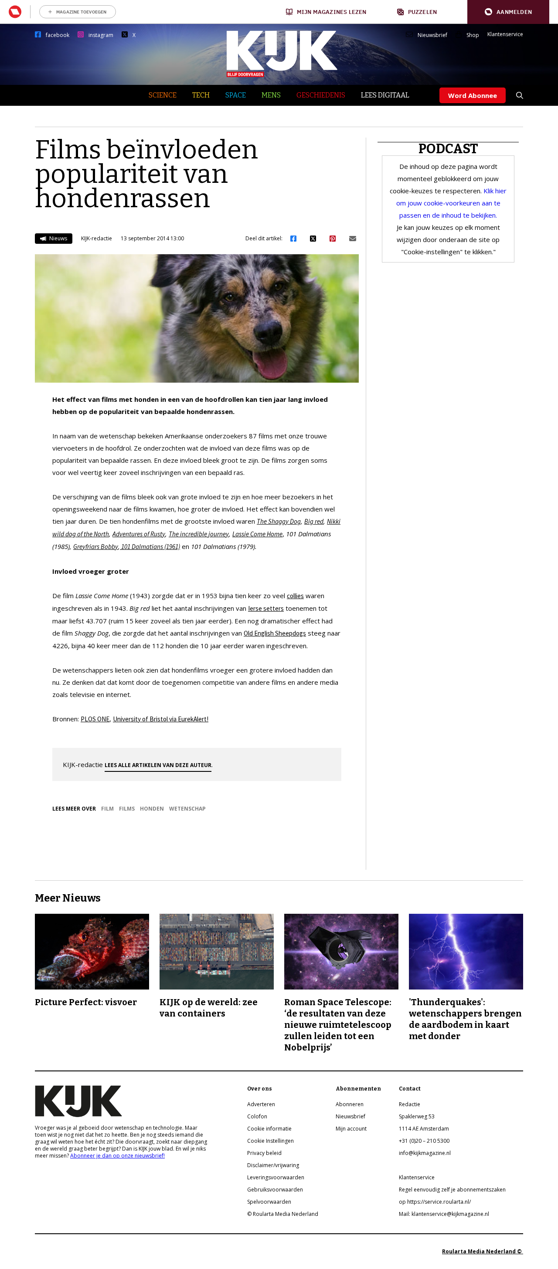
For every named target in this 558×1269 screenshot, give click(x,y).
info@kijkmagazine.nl (425, 1153)
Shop (472, 35)
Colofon (257, 1116)
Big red (313, 521)
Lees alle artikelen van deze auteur (158, 765)
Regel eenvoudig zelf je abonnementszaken (452, 1189)
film (107, 808)
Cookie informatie (269, 1128)
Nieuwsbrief (432, 35)
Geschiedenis (320, 95)
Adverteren (261, 1104)
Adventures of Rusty (138, 534)
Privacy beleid (264, 1153)
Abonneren (350, 1104)
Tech (201, 95)
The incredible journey (199, 534)
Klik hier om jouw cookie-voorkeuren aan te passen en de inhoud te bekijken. (451, 202)
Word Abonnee (472, 95)
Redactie (409, 1104)
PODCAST (448, 149)
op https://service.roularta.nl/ (435, 1201)
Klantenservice (505, 34)
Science (163, 95)
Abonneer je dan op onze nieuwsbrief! (117, 1155)
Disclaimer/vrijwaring (273, 1165)
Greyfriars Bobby (95, 546)
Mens (271, 95)
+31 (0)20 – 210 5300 (424, 1140)
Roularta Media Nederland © (482, 1251)
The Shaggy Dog (279, 521)
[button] (508, 12)
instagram (100, 35)
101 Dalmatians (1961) (150, 546)
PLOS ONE (95, 719)
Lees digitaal (385, 95)
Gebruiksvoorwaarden (275, 1189)
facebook (57, 35)
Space (235, 95)
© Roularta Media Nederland (282, 1214)
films (127, 808)
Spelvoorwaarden (269, 1201)
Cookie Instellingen (270, 1140)
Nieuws (57, 238)
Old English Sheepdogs (275, 633)
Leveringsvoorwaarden (275, 1177)
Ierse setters (266, 608)
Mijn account (351, 1128)
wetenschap (187, 808)
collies (295, 596)
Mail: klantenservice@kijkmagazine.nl (444, 1214)
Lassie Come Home (257, 534)
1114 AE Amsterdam (424, 1128)
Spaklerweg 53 (417, 1116)
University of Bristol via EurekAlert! (160, 719)
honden (152, 808)
